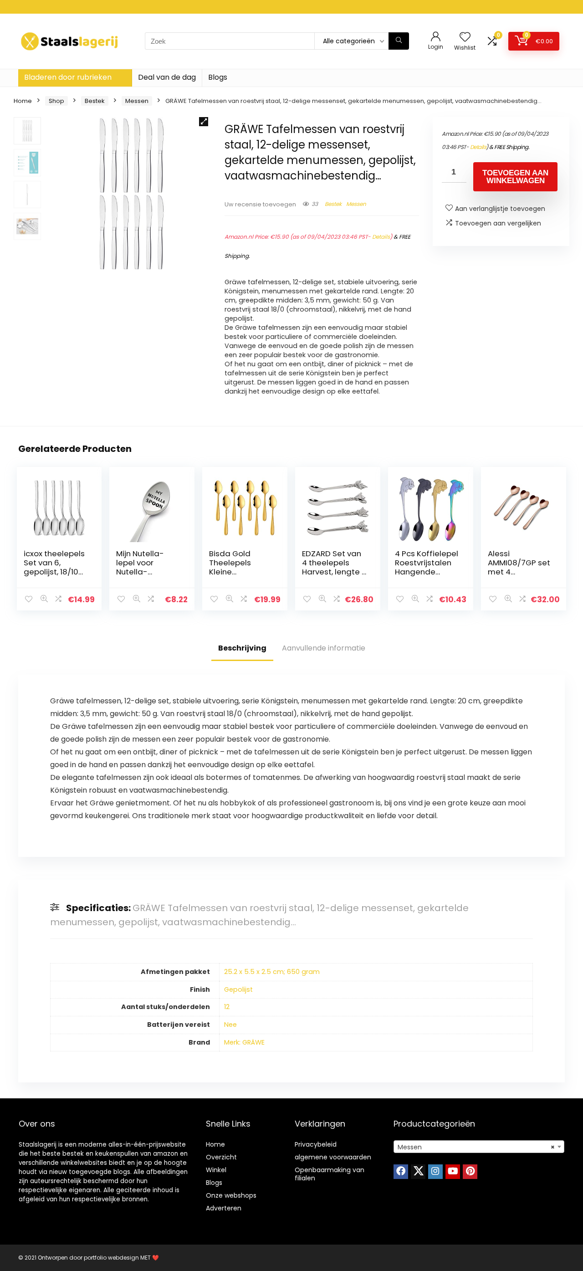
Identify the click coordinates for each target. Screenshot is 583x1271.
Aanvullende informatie (323, 648)
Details (381, 237)
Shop (56, 101)
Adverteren (223, 1208)
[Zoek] (399, 41)
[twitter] (418, 1171)
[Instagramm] (435, 1171)
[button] (203, 121)
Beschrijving (242, 648)
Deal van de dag (167, 77)
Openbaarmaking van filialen (329, 1174)
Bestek (95, 101)
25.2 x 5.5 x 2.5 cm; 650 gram (272, 971)
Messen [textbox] (476, 1147)
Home (23, 101)
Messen (136, 101)
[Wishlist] (465, 37)
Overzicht (221, 1157)
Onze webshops (231, 1195)
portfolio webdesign (111, 1257)
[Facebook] (401, 1171)
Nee (230, 1024)
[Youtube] (452, 1171)
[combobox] (479, 1146)
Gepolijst (238, 989)
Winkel (216, 1169)
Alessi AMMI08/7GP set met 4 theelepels (519, 567)
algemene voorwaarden (333, 1157)
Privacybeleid (316, 1144)
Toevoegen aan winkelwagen (515, 177)
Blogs (217, 77)
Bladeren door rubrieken (68, 77)
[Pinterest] (470, 1171)
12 (227, 1006)
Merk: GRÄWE (244, 1042)
